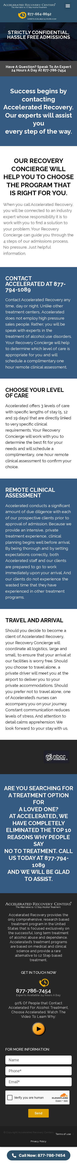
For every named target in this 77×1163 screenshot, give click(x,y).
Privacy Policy (38, 1141)
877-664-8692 (39, 14)
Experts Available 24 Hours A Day (38, 995)
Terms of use (63, 1134)
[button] (67, 5)
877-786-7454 (33, 990)
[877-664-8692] (22, 16)
